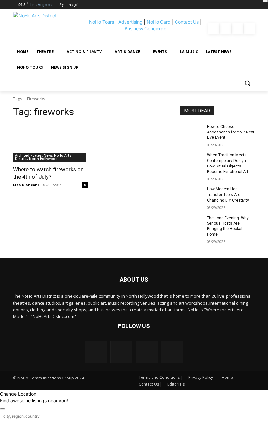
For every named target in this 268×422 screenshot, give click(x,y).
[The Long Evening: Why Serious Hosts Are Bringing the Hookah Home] (191, 223)
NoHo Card (159, 22)
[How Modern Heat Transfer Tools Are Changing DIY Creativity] (191, 194)
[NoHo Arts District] (48, 28)
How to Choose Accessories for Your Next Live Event (230, 132)
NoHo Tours (101, 22)
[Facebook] (213, 28)
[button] (247, 83)
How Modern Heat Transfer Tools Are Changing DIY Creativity (228, 194)
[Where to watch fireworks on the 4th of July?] (50, 143)
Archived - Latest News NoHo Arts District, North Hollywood (43, 157)
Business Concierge (145, 28)
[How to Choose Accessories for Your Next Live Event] (191, 132)
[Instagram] (225, 28)
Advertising (130, 22)
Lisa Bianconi (26, 184)
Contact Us (187, 22)
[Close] (265, 1)
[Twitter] (249, 28)
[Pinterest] (237, 28)
